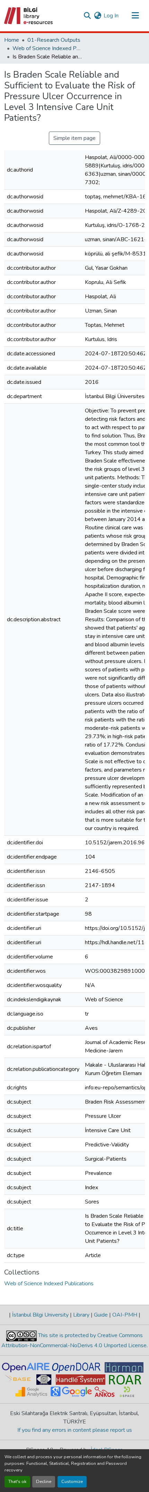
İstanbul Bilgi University (40, 1315)
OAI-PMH (125, 1315)
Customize (72, 1481)
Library (81, 1315)
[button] (29, 15)
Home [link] (11, 40)
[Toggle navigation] (135, 15)
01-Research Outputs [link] (53, 40)
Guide (101, 1315)
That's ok (17, 1481)
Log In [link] (111, 15)
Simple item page (74, 138)
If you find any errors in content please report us (74, 1430)
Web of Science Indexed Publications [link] (47, 48)
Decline (43, 1481)
